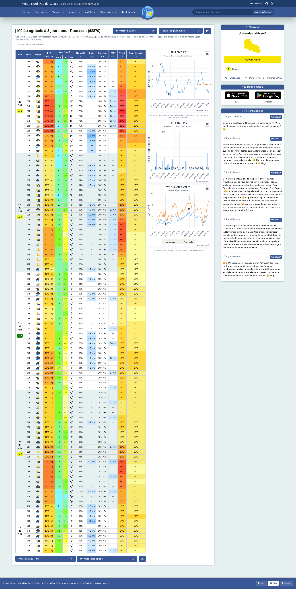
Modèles (89, 12)
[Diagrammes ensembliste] (207, 31)
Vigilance (56, 12)
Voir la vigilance (232, 78)
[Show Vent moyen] (169, 242)
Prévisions (40, 12)
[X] (272, 3)
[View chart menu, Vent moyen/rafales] (207, 188)
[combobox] (233, 12)
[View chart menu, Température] (207, 54)
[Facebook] (266, 3)
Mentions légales (102, 583)
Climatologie (127, 12)
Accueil (26, 12)
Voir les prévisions (263, 12)
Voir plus (275, 117)
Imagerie (73, 12)
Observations (106, 12)
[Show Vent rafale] (187, 242)
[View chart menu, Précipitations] (207, 124)
